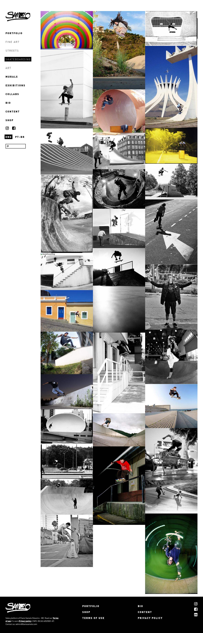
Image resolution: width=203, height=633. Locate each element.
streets (12, 50)
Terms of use (93, 617)
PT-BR (20, 136)
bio (8, 102)
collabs (12, 94)
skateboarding (18, 59)
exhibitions (15, 85)
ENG (9, 136)
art (8, 67)
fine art (12, 41)
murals (12, 76)
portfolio (14, 33)
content (13, 111)
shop (10, 120)
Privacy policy (25, 621)
